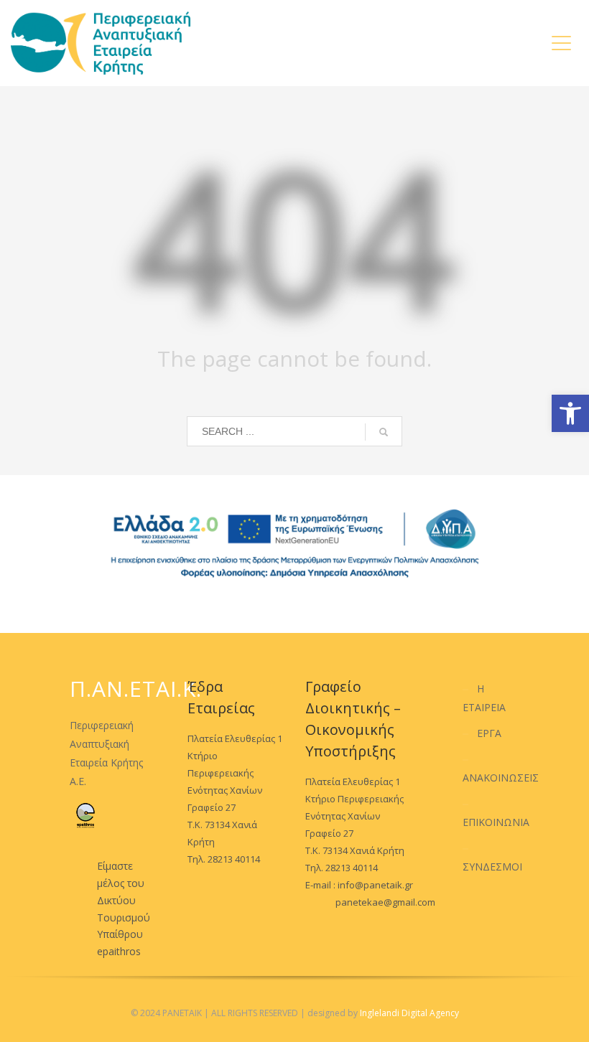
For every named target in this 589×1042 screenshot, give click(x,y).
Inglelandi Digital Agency (409, 1013)
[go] (383, 432)
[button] (570, 413)
